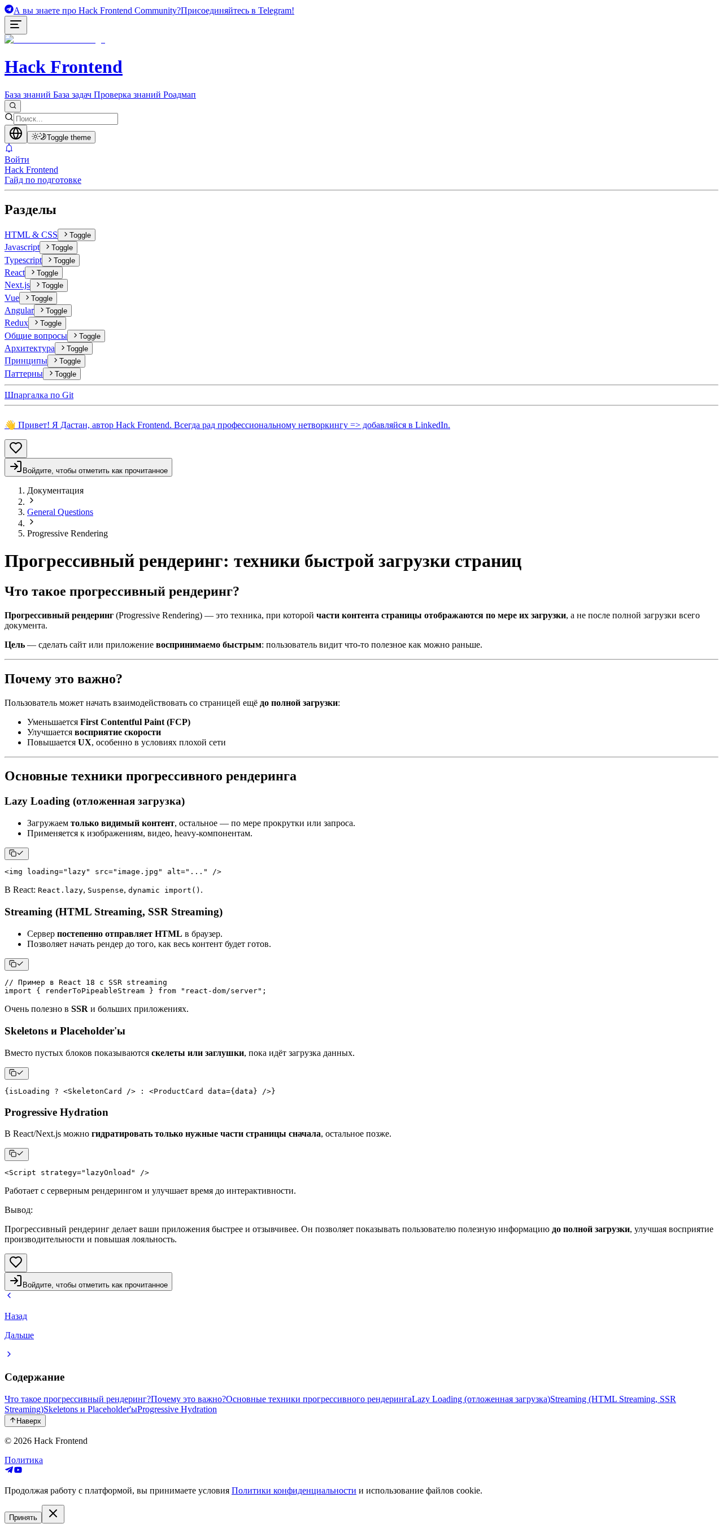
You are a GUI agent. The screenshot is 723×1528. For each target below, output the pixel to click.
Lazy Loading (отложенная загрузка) (481, 1399)
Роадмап (179, 94)
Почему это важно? (188, 1399)
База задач (72, 94)
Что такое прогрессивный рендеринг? (78, 1399)
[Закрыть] (53, 1514)
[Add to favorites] (16, 448)
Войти (17, 159)
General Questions (60, 512)
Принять (23, 1517)
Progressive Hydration (177, 1409)
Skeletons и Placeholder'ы (90, 1409)
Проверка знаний (127, 94)
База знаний (28, 94)
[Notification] (361, 149)
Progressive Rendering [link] (67, 533)
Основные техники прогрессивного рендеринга (319, 1399)
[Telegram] (9, 1471)
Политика (24, 1460)
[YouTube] (18, 1471)
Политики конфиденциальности (294, 1490)
